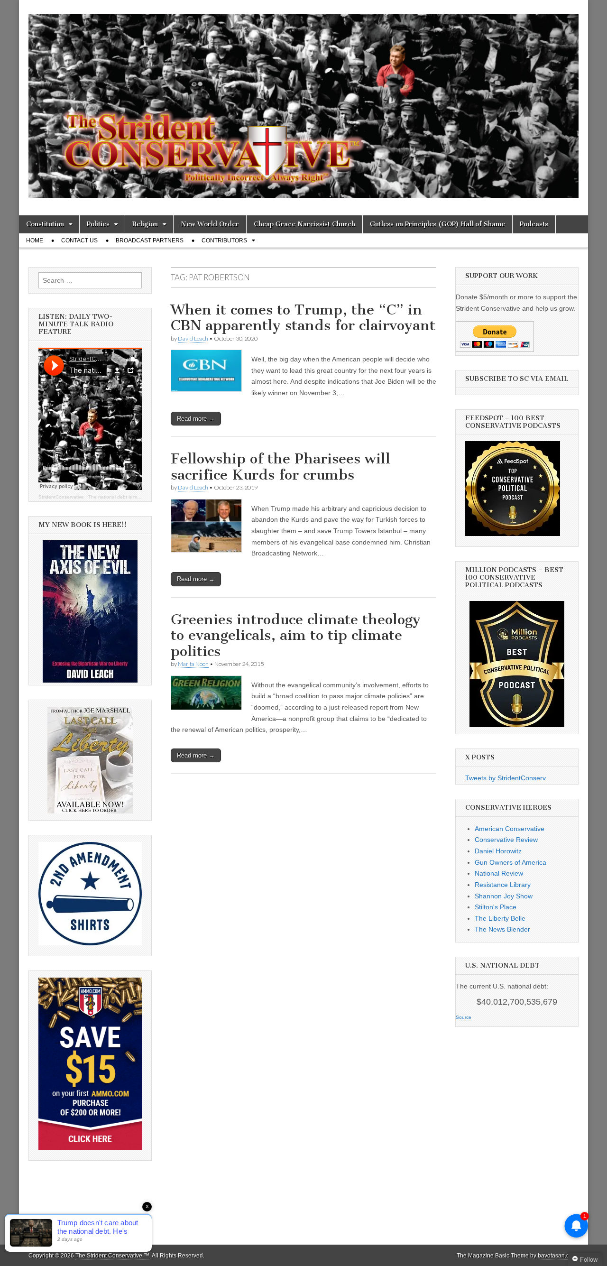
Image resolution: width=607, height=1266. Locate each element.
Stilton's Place (495, 907)
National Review (499, 873)
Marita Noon (193, 663)
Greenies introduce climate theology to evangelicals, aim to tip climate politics (296, 635)
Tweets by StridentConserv (505, 778)
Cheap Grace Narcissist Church (304, 224)
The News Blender (502, 929)
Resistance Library (503, 884)
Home (34, 240)
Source (463, 1017)
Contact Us (79, 240)
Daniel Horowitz (498, 851)
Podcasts (534, 224)
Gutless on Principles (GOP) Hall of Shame (437, 224)
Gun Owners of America (510, 862)
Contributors (224, 240)
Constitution (45, 224)
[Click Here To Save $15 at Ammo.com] (90, 1147)
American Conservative (509, 828)
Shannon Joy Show (504, 896)
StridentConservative (61, 496)
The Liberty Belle (500, 918)
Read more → (196, 418)
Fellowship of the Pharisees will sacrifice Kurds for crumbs (280, 466)
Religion (145, 224)
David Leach (193, 338)
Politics (98, 224)
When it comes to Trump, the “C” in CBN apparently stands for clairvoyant (303, 317)
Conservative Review (506, 839)
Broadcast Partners (150, 240)
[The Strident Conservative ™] (303, 100)
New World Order (210, 224)
